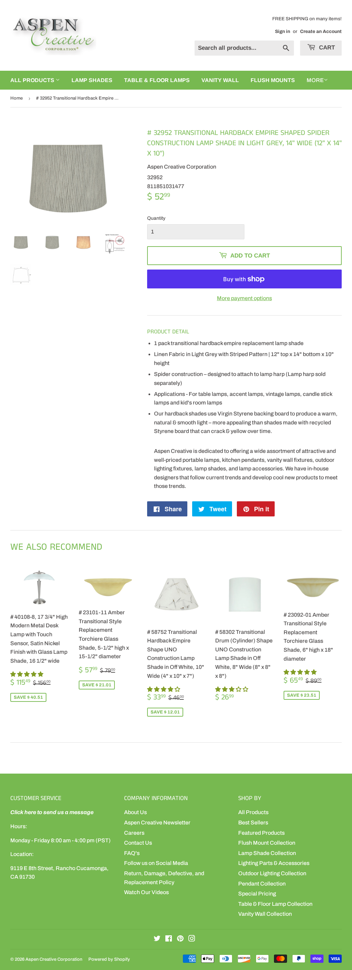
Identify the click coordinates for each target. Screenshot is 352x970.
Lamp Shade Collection (267, 853)
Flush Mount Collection (266, 843)
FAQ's (132, 853)
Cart (326, 47)
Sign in (282, 31)
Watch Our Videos (146, 892)
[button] (27, 674)
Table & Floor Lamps (157, 80)
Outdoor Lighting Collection (272, 873)
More (315, 80)
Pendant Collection (262, 884)
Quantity (156, 218)
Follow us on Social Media (156, 863)
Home (16, 98)
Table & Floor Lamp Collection (275, 904)
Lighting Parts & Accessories (273, 863)
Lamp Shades (92, 80)
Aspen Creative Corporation (53, 959)
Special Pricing (257, 894)
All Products (253, 812)
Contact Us (138, 843)
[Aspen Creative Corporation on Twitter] (157, 939)
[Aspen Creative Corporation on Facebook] (168, 939)
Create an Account (321, 31)
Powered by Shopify (109, 959)
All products (33, 80)
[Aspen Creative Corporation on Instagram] (191, 939)
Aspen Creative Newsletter (157, 822)
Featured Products (261, 833)
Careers (134, 833)
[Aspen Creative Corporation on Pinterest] (180, 939)
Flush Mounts (273, 80)
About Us (135, 812)
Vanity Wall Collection (265, 914)
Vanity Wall (220, 80)
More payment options (244, 298)
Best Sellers (253, 822)
